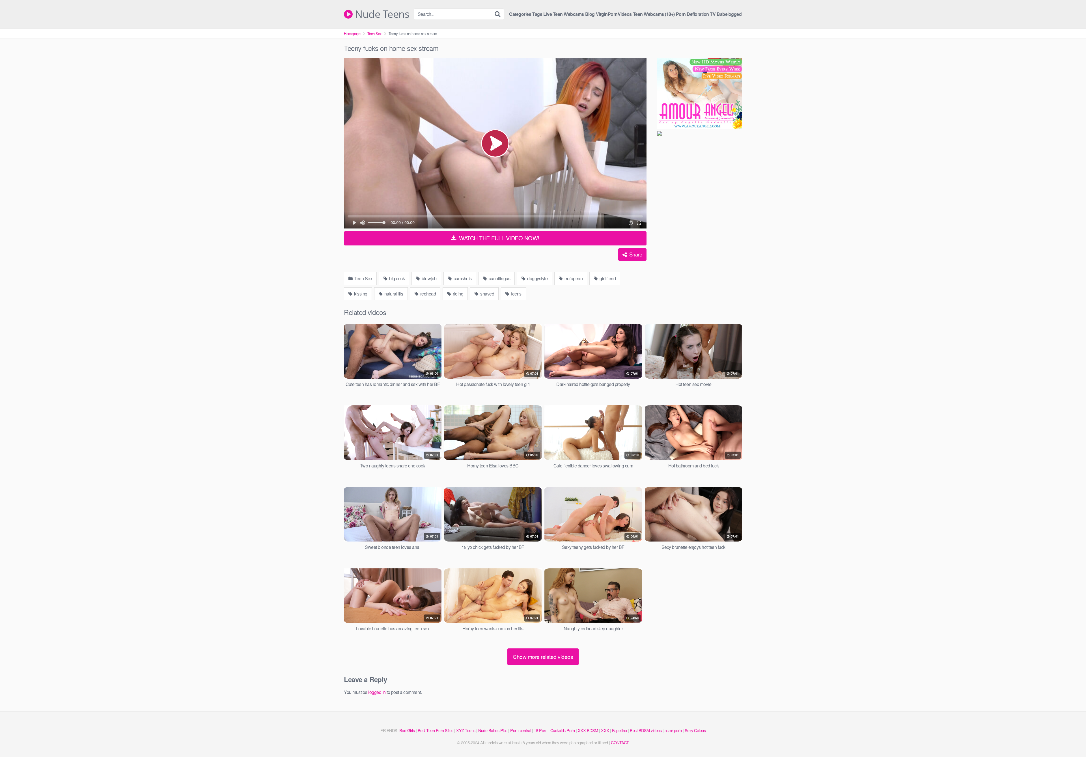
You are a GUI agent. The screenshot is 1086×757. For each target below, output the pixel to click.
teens (516, 293)
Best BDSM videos (645, 730)
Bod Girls (407, 730)
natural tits (393, 293)
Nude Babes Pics (492, 730)
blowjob (429, 278)
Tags (537, 14)
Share (635, 254)
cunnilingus (499, 278)
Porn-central (520, 730)
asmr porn (673, 730)
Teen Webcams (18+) (654, 14)
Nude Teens (381, 14)
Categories (520, 14)
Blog (590, 14)
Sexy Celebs (695, 730)
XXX (605, 730)
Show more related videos (543, 656)
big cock (396, 278)
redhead (427, 293)
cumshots (462, 278)
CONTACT (620, 742)
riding (458, 293)
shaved (486, 293)
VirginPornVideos (614, 14)
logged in (377, 692)
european (573, 278)
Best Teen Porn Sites (435, 730)
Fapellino (619, 730)
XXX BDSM (588, 730)
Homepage (352, 33)
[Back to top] (1070, 739)
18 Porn (541, 730)
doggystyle (537, 278)
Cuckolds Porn (562, 730)
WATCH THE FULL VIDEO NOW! (498, 238)
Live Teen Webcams (563, 14)
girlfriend (607, 278)
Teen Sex (374, 33)
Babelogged (729, 14)
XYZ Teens (465, 730)
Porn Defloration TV (696, 14)
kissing (360, 293)
